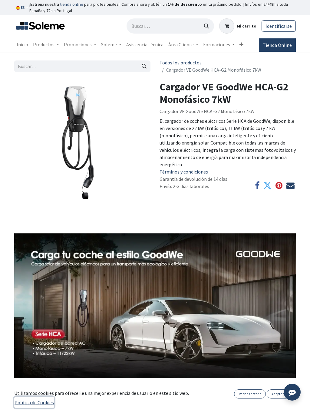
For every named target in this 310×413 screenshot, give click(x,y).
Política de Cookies (34, 402)
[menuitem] (22, 44)
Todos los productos (181, 63)
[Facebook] (257, 186)
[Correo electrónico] (290, 186)
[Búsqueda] (206, 26)
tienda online (71, 4)
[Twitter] (267, 186)
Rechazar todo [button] (250, 394)
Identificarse (278, 26)
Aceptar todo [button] (281, 394)
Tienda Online (277, 45)
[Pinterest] (278, 186)
